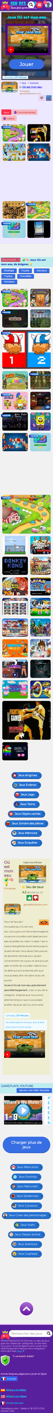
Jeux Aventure (27, 1244)
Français (11, 1378)
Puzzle (25, 270)
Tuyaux (8, 276)
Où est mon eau (15, 1402)
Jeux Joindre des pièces (27, 823)
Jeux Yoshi (28, 1224)
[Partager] (49, 98)
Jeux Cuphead (27, 1253)
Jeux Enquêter (27, 842)
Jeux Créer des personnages (27, 1215)
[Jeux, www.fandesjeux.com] (19, 5)
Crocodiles (25, 276)
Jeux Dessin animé (27, 1234)
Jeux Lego (27, 794)
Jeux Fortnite (27, 1176)
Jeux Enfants (27, 784)
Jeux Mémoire (27, 833)
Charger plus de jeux (26, 1144)
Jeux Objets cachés (27, 813)
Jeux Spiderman (27, 1196)
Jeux (6, 112)
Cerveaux (9, 281)
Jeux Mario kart (27, 1186)
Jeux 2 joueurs (27, 1205)
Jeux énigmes (27, 775)
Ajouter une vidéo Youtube (34, 1090)
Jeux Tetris (27, 804)
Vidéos (9, 118)
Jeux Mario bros (27, 1167)
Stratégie (9, 270)
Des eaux (42, 270)
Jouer (26, 64)
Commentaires (25, 112)
